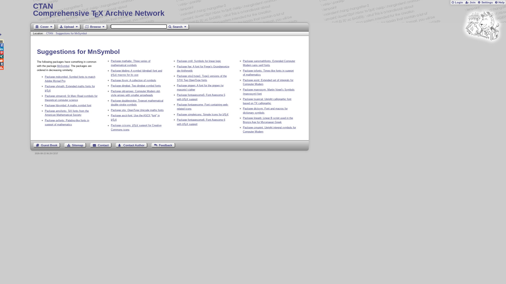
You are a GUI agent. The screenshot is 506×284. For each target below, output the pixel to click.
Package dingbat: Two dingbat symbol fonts (136, 85)
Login (459, 2)
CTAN (49, 33)
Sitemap (77, 145)
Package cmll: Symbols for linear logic (199, 61)
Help (501, 2)
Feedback (165, 145)
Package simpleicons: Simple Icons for (202, 114)
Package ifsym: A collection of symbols (133, 80)
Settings (487, 2)
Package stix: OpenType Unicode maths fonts (137, 110)
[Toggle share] (1, 34)
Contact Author (133, 145)
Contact (103, 145)
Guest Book (49, 145)
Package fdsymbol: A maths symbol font (68, 105)
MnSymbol (63, 65)
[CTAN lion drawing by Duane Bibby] (482, 48)
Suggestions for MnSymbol (71, 33)
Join (473, 2)
